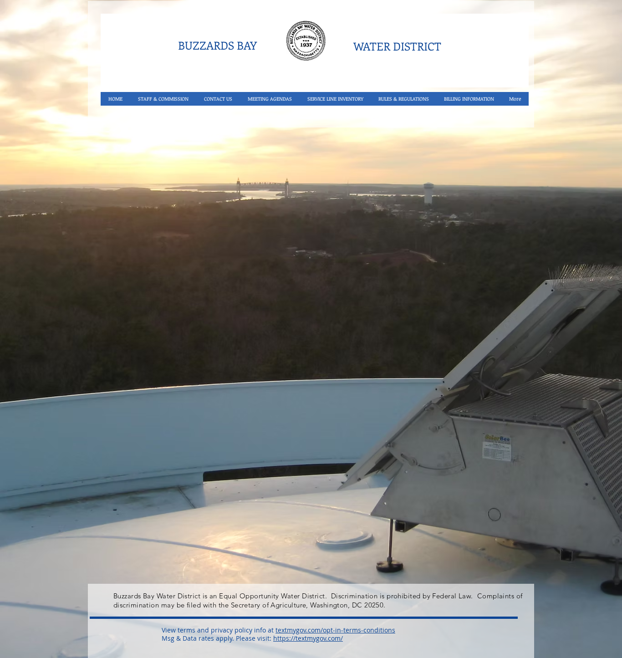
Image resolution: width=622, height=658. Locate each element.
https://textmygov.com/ (308, 638)
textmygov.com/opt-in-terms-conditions (335, 630)
